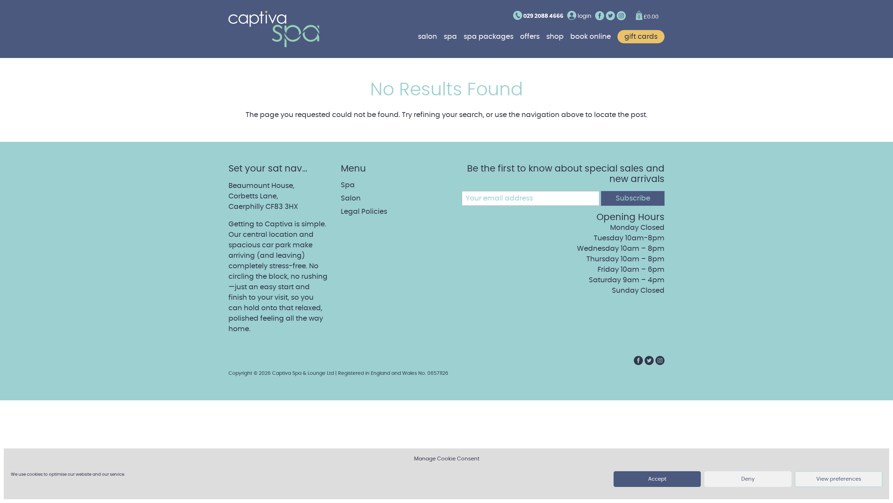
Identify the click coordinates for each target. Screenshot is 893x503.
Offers (530, 36)
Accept (657, 479)
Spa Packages (488, 36)
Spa (450, 36)
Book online (590, 36)
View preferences (838, 479)
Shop (555, 36)
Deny (748, 479)
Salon (427, 36)
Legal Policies (364, 211)
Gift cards (641, 36)
